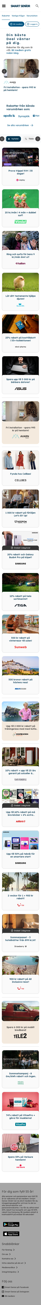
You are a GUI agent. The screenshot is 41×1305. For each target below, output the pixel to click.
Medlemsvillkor (8, 1267)
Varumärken (32, 16)
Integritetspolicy (9, 1272)
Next (37, 139)
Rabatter (6, 16)
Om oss (5, 1254)
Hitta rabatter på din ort (12, 1263)
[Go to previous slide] (4, 71)
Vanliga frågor (18, 16)
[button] (16, 24)
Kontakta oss (7, 1259)
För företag (7, 1250)
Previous (2, 139)
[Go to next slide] (36, 71)
